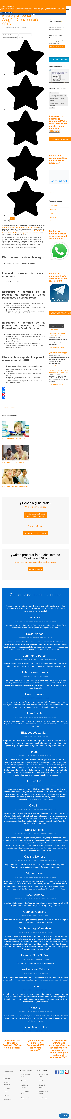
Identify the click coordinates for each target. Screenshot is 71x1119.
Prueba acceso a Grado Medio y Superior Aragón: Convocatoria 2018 (22, 17)
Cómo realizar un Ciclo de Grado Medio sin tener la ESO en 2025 (58, 371)
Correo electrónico (55, 21)
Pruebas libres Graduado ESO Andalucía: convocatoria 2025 (58, 353)
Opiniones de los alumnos (60, 59)
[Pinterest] (23, 394)
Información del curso (25, 1075)
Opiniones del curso (25, 1093)
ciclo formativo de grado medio (10, 37)
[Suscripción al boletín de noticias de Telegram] (59, 293)
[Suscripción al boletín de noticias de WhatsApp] (59, 251)
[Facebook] (23, 388)
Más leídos (54, 330)
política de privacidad (56, 9)
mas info (51, 192)
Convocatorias (23, 34)
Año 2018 (20, 37)
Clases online (54, 221)
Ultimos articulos (56, 326)
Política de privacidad (6, 12)
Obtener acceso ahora (56, 47)
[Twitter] (23, 391)
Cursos (51, 38)
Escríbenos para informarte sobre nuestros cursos (35, 515)
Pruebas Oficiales (55, 206)
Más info (54, 131)
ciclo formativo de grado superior (10, 34)
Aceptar (33, 14)
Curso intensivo (25, 1098)
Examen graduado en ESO (58, 96)
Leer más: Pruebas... (55, 366)
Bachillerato (53, 209)
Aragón (29, 34)
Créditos (6, 1095)
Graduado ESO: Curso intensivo (14, 438)
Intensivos (53, 217)
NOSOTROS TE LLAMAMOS (35, 533)
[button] (5, 600)
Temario (23, 1081)
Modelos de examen (24, 1086)
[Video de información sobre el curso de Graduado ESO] (59, 76)
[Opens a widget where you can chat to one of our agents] (64, 1115)
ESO (51, 213)
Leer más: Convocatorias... (57, 347)
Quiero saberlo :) (35, 569)
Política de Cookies (7, 1090)
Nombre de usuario (55, 30)
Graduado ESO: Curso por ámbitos (15, 486)
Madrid (52, 108)
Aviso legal (7, 1078)
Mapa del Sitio (8, 1099)
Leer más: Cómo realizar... (57, 384)
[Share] (23, 397)
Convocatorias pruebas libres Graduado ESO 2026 (57, 334)
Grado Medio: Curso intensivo (13, 462)
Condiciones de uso (8, 1073)
